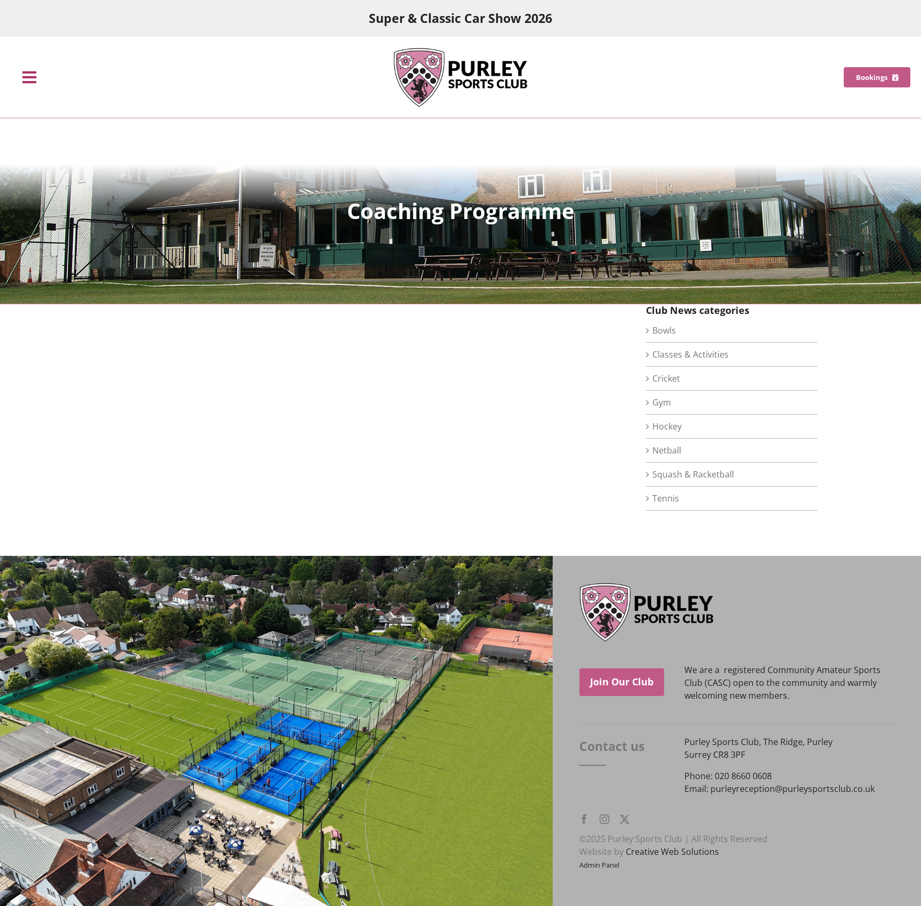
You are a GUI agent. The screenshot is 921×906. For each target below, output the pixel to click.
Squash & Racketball (693, 474)
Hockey (667, 426)
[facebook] (584, 819)
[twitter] (624, 819)
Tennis (665, 498)
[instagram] (604, 819)
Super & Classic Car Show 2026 (460, 18)
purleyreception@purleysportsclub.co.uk (792, 789)
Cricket (666, 378)
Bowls (664, 330)
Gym (661, 402)
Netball (666, 450)
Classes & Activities (690, 354)
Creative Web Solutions (672, 852)
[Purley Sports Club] (460, 52)
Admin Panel (599, 865)
